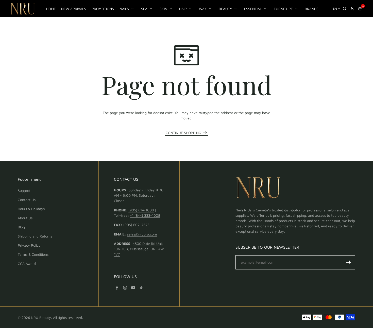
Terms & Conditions (33, 254)
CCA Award (27, 263)
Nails (124, 9)
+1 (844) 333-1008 (145, 215)
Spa (144, 9)
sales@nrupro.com (142, 234)
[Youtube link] (133, 288)
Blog (21, 227)
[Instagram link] (125, 288)
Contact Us (27, 199)
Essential (253, 9)
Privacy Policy (29, 245)
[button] (348, 262)
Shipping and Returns (35, 236)
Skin (163, 9)
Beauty (225, 9)
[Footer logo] (258, 188)
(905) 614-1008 (141, 210)
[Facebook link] (117, 288)
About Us (25, 218)
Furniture (283, 9)
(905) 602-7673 (136, 225)
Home (51, 9)
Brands (311, 9)
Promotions (103, 9)
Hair (183, 9)
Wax (203, 9)
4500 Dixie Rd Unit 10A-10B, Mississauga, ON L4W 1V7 (139, 248)
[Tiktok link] (141, 288)
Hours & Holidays (31, 209)
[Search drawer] (345, 9)
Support (24, 190)
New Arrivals (73, 9)
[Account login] (352, 9)
